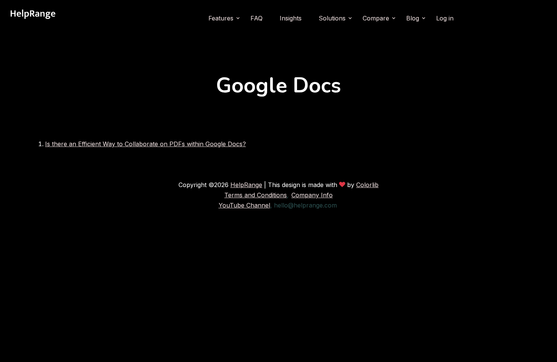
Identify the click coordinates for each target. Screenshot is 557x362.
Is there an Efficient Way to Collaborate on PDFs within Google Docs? (145, 144)
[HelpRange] (33, 18)
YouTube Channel (244, 205)
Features (220, 18)
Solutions (332, 18)
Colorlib (367, 185)
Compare (376, 18)
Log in (445, 18)
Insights (291, 18)
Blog (412, 18)
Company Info (312, 195)
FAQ (256, 18)
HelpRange (246, 185)
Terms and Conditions (255, 195)
